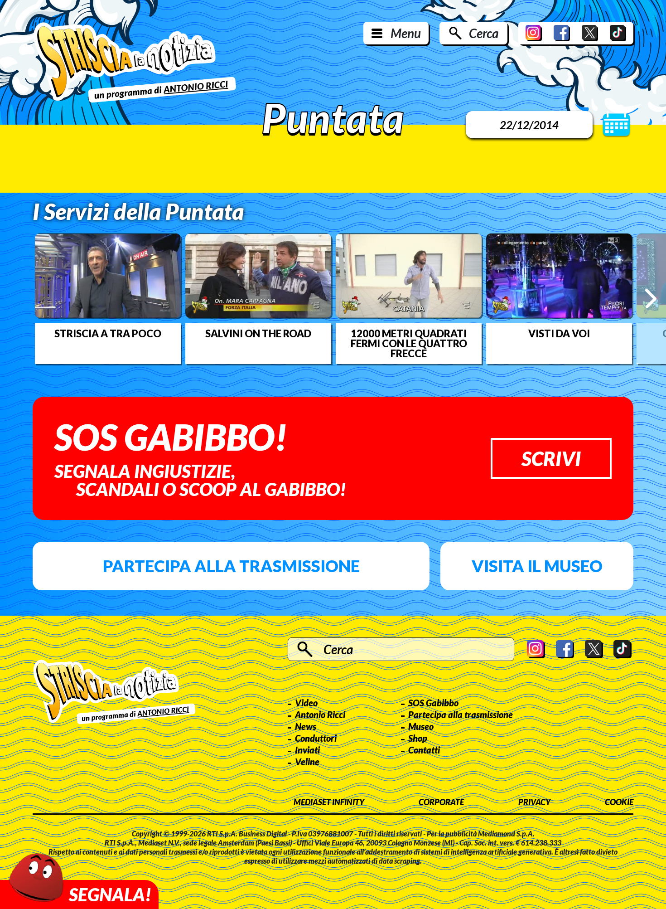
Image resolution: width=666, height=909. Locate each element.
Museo (421, 726)
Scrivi (551, 458)
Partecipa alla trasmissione (231, 566)
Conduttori (316, 738)
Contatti (424, 749)
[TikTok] (618, 33)
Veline (307, 761)
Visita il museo (537, 566)
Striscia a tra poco (107, 334)
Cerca (483, 33)
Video (306, 702)
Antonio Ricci (320, 714)
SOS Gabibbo (433, 702)
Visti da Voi (559, 334)
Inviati (307, 749)
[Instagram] (534, 33)
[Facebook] (562, 33)
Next (651, 298)
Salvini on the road (258, 334)
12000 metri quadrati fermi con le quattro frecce (409, 344)
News (305, 726)
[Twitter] (590, 33)
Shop (417, 738)
